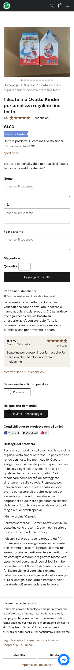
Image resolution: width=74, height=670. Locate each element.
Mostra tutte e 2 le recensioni (24, 372)
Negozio (29, 85)
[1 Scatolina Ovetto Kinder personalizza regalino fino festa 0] (37, 52)
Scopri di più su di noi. (18, 645)
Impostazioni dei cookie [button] (37, 665)
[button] (7, 5)
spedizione (11, 153)
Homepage (11, 85)
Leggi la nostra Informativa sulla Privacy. (30, 640)
